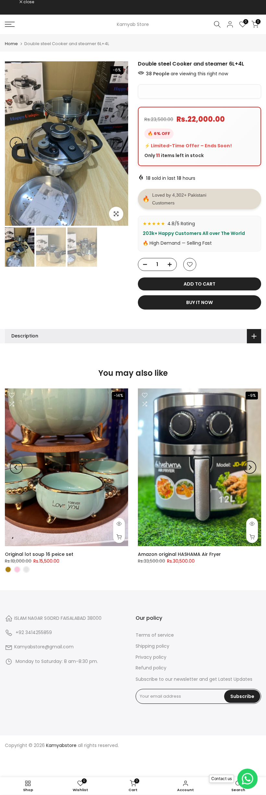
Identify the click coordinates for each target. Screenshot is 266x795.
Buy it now (199, 302)
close (13, 2)
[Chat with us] (248, 778)
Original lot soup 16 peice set (39, 554)
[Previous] (16, 143)
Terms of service (155, 635)
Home (11, 44)
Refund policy (151, 668)
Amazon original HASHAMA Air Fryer (179, 554)
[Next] (116, 143)
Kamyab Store (133, 24)
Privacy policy (151, 657)
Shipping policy (152, 646)
